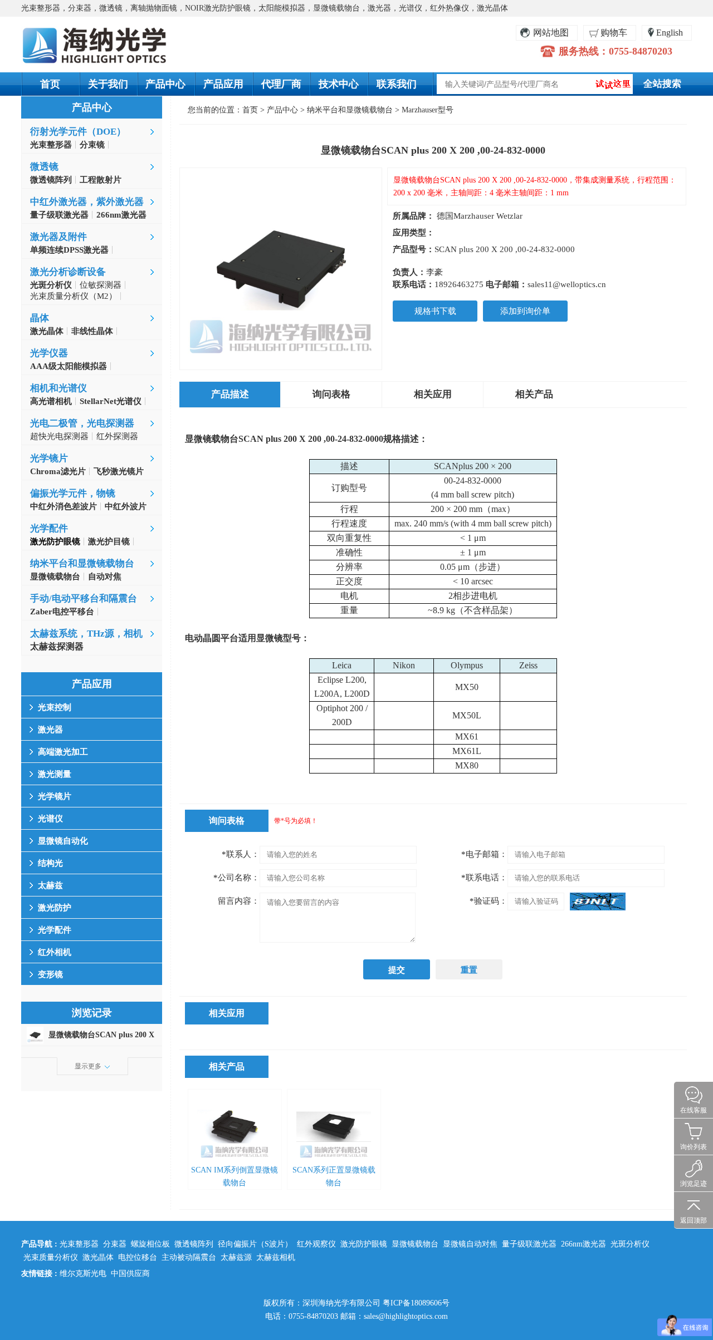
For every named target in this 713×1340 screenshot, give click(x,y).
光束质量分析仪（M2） (73, 296)
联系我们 (397, 84)
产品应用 (223, 84)
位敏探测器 (100, 284)
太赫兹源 (236, 1257)
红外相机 (54, 952)
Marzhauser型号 (427, 110)
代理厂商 (281, 84)
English (669, 32)
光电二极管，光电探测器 (82, 423)
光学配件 (49, 528)
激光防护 (54, 907)
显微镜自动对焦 (470, 1244)
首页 (50, 84)
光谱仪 (50, 818)
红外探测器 (117, 436)
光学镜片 (49, 458)
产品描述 (230, 394)
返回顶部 (693, 1220)
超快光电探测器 (59, 436)
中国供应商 (130, 1273)
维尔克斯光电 (83, 1273)
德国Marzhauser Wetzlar (479, 215)
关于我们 (108, 84)
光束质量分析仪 (50, 1257)
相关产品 (534, 394)
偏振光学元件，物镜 (72, 493)
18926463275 (459, 284)
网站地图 (551, 32)
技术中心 (339, 84)
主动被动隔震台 (189, 1257)
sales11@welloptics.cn (567, 284)
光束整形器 (79, 1244)
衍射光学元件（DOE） (78, 131)
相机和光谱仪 (58, 388)
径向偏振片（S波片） (255, 1244)
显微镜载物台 (415, 1244)
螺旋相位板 (150, 1244)
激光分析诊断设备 (68, 272)
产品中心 (165, 84)
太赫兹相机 (275, 1257)
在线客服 (693, 1110)
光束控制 (54, 707)
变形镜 (50, 974)
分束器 (114, 1244)
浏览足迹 (693, 1184)
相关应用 (433, 394)
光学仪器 (49, 353)
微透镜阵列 (193, 1244)
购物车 (613, 32)
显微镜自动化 (63, 840)
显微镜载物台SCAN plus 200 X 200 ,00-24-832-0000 (101, 1037)
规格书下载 (435, 311)
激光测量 (54, 774)
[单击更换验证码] (598, 901)
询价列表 (693, 1147)
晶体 (39, 318)
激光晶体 (98, 1257)
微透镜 (44, 166)
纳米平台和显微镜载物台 (82, 563)
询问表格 (331, 394)
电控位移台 (137, 1257)
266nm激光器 (583, 1244)
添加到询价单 (525, 311)
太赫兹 (50, 885)
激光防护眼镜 (363, 1244)
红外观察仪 (316, 1244)
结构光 (50, 863)
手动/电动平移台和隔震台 (83, 598)
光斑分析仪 (630, 1244)
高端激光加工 (63, 751)
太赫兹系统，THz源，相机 (86, 633)
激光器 (50, 729)
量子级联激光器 (529, 1244)
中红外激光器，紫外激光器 (87, 201)
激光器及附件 (58, 236)
